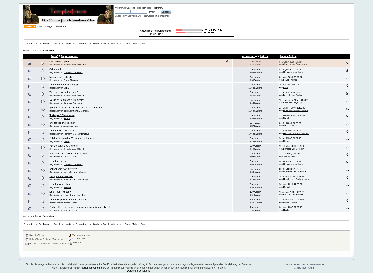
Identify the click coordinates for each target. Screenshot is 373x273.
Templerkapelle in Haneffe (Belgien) (68, 199)
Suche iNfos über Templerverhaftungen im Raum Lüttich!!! (79, 207)
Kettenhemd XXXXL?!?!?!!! (63, 169)
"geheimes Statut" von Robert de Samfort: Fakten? (75, 107)
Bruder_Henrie (70, 203)
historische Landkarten (61, 77)
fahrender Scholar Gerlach (76, 111)
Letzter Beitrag (288, 56)
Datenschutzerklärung (138, 271)
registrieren (157, 8)
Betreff (54, 56)
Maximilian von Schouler (75, 172)
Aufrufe (264, 56)
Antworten (248, 56)
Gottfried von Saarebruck (295, 64)
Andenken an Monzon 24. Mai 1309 (68, 153)
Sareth (67, 118)
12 (40, 51)
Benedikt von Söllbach (74, 64)
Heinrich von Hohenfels (74, 195)
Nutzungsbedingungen (93, 267)
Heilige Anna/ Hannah (61, 176)
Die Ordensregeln (59, 61)
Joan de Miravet (71, 157)
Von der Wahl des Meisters (63, 145)
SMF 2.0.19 (289, 264)
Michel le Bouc (139, 43)
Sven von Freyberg (73, 103)
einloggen (141, 8)
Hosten (286, 210)
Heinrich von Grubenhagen (76, 179)
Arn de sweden (70, 126)
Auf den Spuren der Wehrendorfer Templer (71, 138)
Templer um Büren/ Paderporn (65, 84)
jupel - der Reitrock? (60, 191)
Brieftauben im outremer (62, 123)
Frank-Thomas (71, 80)
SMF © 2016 (302, 264)
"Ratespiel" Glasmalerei (61, 115)
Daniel (128, 43)
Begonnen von (69, 56)
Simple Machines (316, 264)
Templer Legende (58, 161)
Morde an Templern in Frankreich (66, 100)
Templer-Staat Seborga (61, 130)
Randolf (67, 187)
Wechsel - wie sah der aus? (63, 92)
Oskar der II (55, 69)
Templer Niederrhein (60, 184)
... (37, 51)
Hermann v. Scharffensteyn (76, 134)
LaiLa (66, 88)
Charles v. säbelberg (73, 72)
